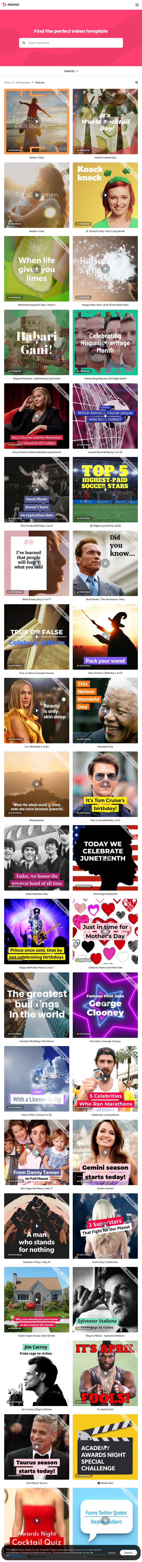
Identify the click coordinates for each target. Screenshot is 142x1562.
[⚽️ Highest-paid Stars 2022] (105, 489)
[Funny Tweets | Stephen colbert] (105, 1520)
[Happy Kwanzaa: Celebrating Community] (36, 342)
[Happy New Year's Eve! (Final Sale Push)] (105, 269)
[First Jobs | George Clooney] (105, 1005)
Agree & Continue (128, 1553)
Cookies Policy (17, 1555)
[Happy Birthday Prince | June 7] (36, 931)
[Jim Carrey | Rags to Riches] (36, 1373)
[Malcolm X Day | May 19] (36, 1226)
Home (7, 82)
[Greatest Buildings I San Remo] (36, 1005)
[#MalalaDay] (36, 784)
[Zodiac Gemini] (105, 1152)
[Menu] (137, 5)
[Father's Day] (36, 121)
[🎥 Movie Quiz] (105, 1447)
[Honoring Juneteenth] (105, 858)
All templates (22, 82)
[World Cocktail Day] (105, 121)
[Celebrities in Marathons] (105, 1078)
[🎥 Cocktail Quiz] (36, 1520)
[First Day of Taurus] (36, 1447)
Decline (112, 1552)
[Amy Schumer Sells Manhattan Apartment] (36, 416)
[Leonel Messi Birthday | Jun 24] (105, 416)
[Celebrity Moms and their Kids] (105, 931)
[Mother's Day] (36, 195)
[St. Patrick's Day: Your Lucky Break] (105, 195)
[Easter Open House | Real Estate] (36, 1299)
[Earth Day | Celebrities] (105, 1226)
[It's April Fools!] (105, 1373)
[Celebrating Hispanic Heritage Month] (105, 342)
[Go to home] (12, 4)
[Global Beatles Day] (36, 858)
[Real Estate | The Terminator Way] (105, 563)
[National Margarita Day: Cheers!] (36, 269)
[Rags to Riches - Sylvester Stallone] (105, 1299)
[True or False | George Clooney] (36, 637)
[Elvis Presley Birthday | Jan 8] (36, 489)
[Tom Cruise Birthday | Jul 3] (105, 784)
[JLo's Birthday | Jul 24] (36, 710)
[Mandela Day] (105, 710)
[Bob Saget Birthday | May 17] (36, 1152)
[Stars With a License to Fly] (36, 1078)
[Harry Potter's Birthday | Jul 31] (105, 637)
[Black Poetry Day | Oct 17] (36, 563)
